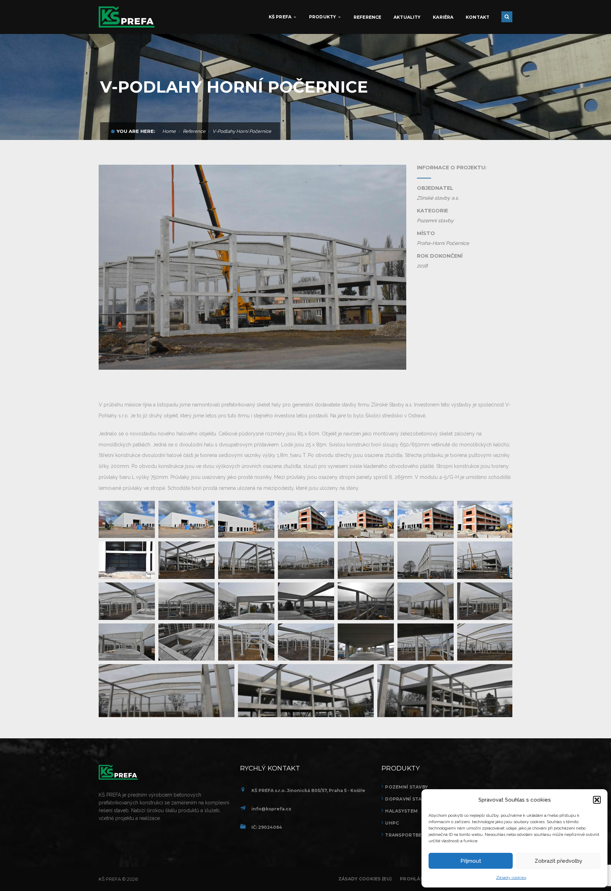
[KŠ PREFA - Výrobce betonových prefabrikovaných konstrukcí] (127, 16)
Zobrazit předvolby (558, 861)
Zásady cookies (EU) (365, 878)
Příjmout (470, 861)
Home (169, 131)
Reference (194, 131)
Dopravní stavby (408, 799)
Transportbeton (408, 835)
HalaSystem (401, 811)
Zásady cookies (511, 877)
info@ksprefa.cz (271, 808)
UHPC (392, 823)
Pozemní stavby (406, 787)
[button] (596, 799)
